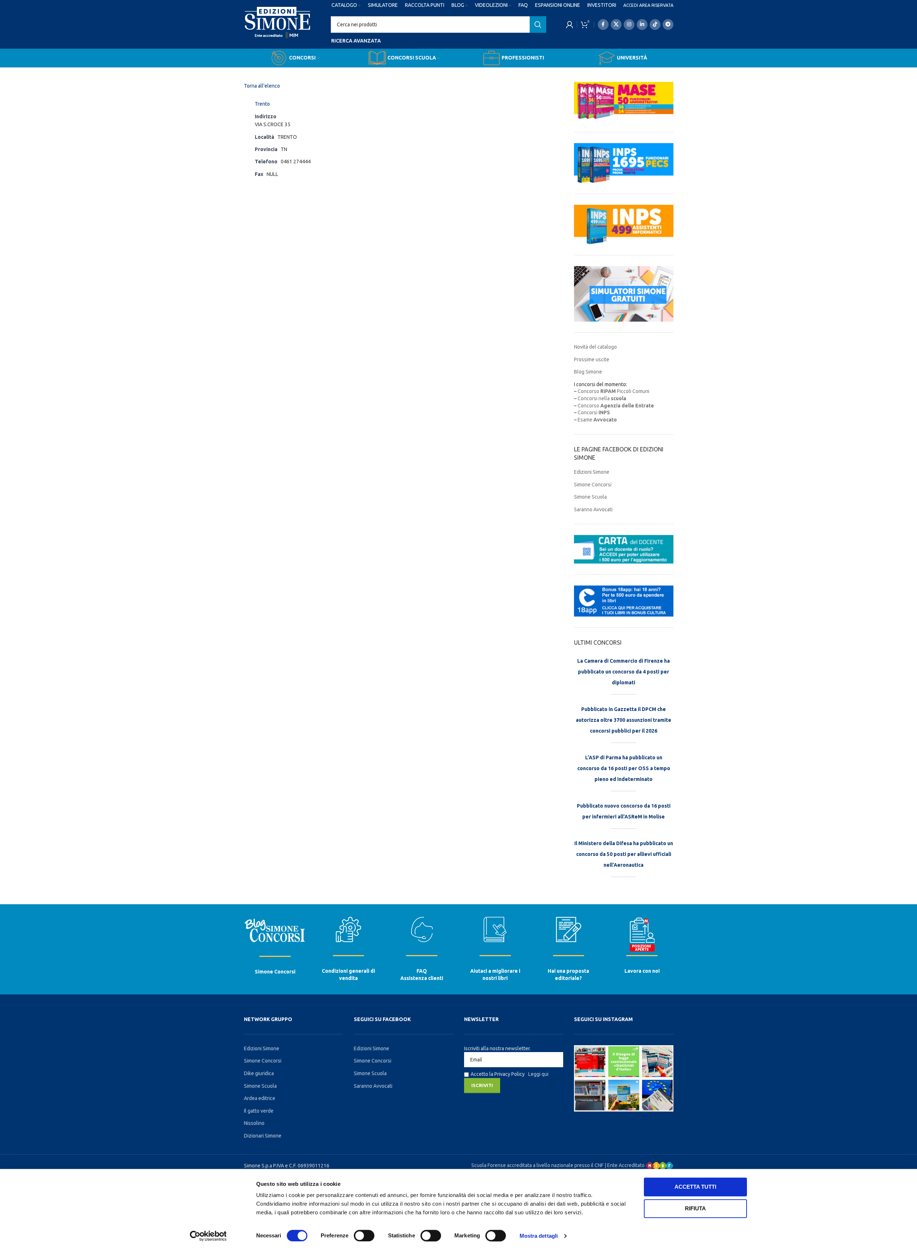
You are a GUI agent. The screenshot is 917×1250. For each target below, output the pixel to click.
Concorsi (594, 412)
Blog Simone (588, 372)
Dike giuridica (259, 1073)
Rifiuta (695, 1208)
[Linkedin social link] (642, 24)
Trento (262, 104)
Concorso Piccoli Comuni (613, 391)
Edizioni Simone (591, 472)
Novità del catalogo (595, 347)
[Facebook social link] (603, 24)
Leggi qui (538, 1074)
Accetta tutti (695, 1187)
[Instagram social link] (629, 24)
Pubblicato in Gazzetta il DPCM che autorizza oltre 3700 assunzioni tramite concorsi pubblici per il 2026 (623, 720)
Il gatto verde (258, 1111)
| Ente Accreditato (625, 1165)
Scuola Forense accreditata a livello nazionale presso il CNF (537, 1165)
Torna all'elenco (262, 86)
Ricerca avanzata (356, 41)
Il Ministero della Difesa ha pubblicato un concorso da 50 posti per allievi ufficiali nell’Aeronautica (623, 854)
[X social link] (616, 24)
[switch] (364, 1235)
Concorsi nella (602, 398)
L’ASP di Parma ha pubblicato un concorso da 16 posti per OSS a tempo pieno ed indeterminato (623, 768)
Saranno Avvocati (593, 509)
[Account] (569, 24)
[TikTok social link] (655, 24)
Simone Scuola (590, 497)
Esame (597, 420)
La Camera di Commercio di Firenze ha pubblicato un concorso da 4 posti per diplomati (623, 671)
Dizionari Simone (262, 1136)
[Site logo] (277, 29)
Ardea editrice (259, 1098)
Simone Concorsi (592, 484)
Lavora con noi (642, 971)
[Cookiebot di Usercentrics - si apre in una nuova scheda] (208, 1236)
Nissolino (254, 1123)
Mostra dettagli (539, 1236)
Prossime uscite (591, 359)
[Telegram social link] (668, 24)
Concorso (616, 405)
